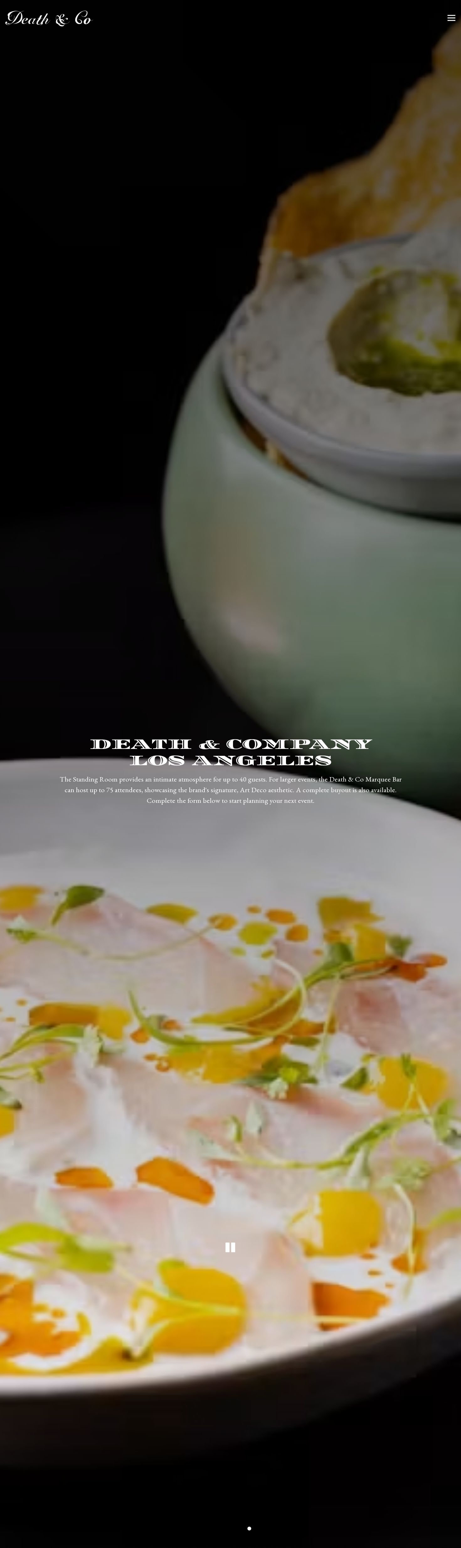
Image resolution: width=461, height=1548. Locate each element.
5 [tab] (249, 1529)
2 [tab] (221, 1529)
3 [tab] (230, 1529)
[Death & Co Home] (49, 17)
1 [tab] (212, 1529)
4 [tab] (240, 1529)
